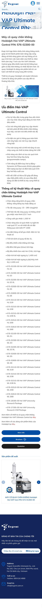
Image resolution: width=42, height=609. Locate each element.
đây (34, 417)
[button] (38, 482)
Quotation (21, 446)
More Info (21, 433)
